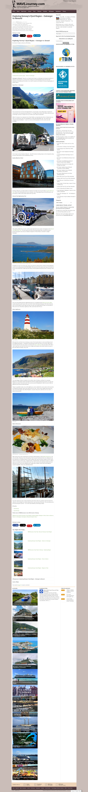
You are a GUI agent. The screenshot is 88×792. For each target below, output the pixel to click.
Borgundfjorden (20, 26)
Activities (45, 11)
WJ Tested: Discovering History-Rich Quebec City (70, 595)
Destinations (58, 11)
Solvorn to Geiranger (16, 516)
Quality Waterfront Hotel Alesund (19, 30)
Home (14, 11)
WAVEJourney (19, 22)
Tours (34, 11)
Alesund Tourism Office (47, 302)
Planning (39, 11)
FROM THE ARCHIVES (65, 588)
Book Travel (23, 11)
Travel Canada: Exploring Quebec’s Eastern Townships (70, 600)
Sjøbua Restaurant (29, 30)
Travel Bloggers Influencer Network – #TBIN (59, 788)
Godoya (30, 28)
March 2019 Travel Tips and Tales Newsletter (65, 176)
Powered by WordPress (62, 790)
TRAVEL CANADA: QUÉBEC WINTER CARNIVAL (70, 591)
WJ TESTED (14, 588)
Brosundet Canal (27, 26)
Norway (16, 24)
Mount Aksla (14, 29)
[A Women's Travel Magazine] (44, 9)
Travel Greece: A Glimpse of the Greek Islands (66, 146)
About (18, 11)
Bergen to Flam (42, 515)
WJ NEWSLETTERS (43, 588)
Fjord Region (21, 28)
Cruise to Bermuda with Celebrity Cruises (64, 188)
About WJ (17, 788)
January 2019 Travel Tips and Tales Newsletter (66, 186)
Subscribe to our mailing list (66, 38)
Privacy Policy (70, 788)
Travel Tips (20, 24)
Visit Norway (16, 508)
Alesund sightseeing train (23, 25)
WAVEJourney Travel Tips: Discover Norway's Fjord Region (40, 531)
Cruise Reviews (48, 788)
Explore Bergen (35, 515)
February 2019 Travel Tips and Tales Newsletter (66, 178)
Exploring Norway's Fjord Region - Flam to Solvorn (38, 558)
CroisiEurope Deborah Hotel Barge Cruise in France (25, 604)
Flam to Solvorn (50, 515)
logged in (20, 585)
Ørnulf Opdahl (29, 29)
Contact (28, 788)
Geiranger (26, 28)
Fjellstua (16, 28)
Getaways (28, 23)
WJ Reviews (51, 11)
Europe (23, 23)
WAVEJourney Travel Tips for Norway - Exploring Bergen (39, 549)
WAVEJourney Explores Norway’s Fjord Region (22, 515)
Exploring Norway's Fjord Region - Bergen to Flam (38, 567)
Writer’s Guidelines (23, 788)
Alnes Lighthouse (37, 344)
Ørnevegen (23, 29)
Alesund (16, 25)
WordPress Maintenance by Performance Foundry (51, 790)
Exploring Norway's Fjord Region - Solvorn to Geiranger (39, 540)
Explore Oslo (33, 516)
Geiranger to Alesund (26, 516)
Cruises (29, 11)
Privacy (64, 11)
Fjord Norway (16, 510)
